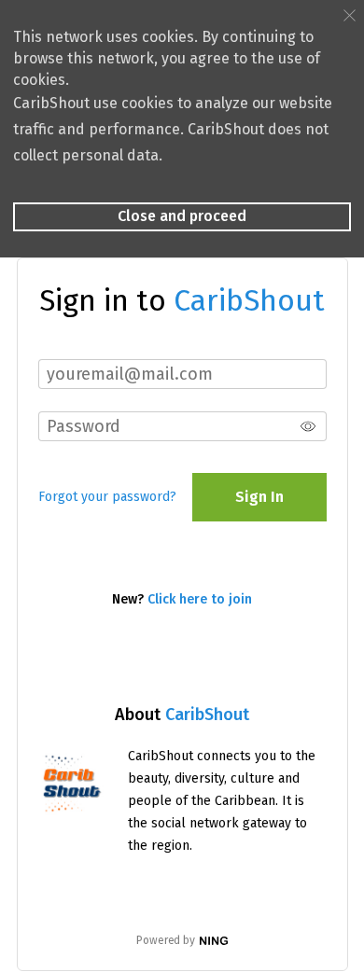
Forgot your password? (107, 497)
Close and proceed (182, 216)
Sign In (259, 497)
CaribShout (207, 714)
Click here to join (199, 599)
